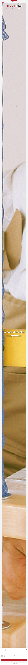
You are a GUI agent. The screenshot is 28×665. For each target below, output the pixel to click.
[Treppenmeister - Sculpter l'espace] (14, 6)
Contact (13, 1)
